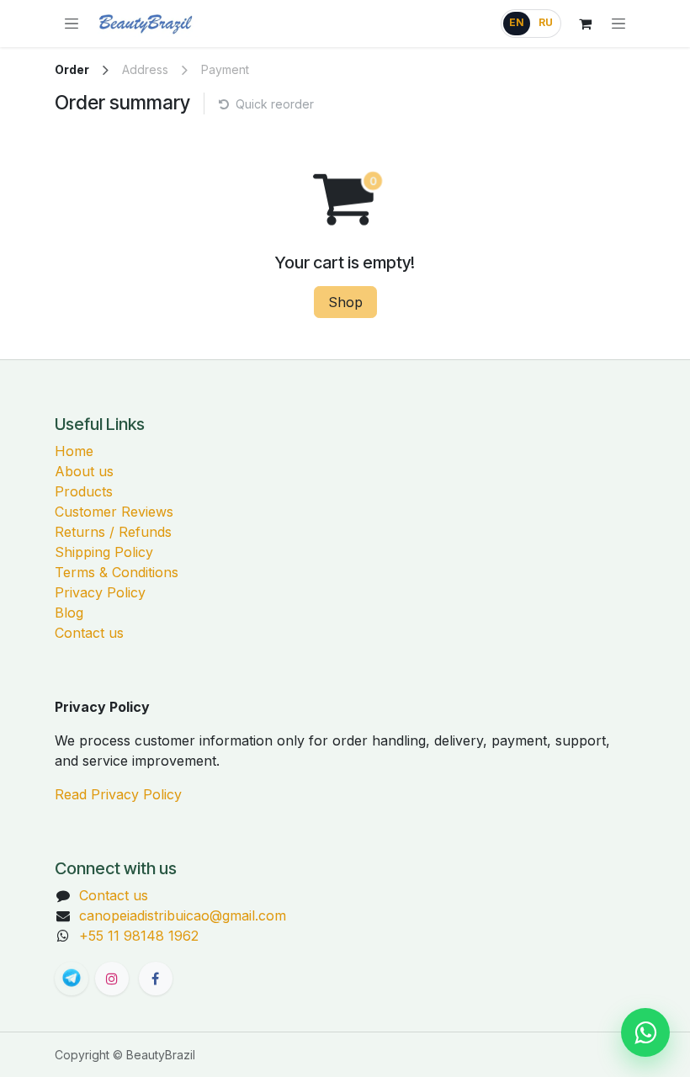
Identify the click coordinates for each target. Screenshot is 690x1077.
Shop (345, 302)
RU (546, 23)
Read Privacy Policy (118, 794)
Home (74, 451)
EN (516, 23)
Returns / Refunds (113, 531)
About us (84, 471)
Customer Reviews (114, 511)
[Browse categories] (71, 23)
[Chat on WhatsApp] (645, 1032)
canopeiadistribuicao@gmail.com (182, 915)
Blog (69, 612)
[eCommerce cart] (585, 23)
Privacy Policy (100, 592)
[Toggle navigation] (618, 23)
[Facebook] (155, 978)
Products (84, 491)
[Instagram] (112, 978)
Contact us (89, 632)
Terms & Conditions (116, 572)
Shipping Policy (104, 552)
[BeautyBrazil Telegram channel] (71, 978)
